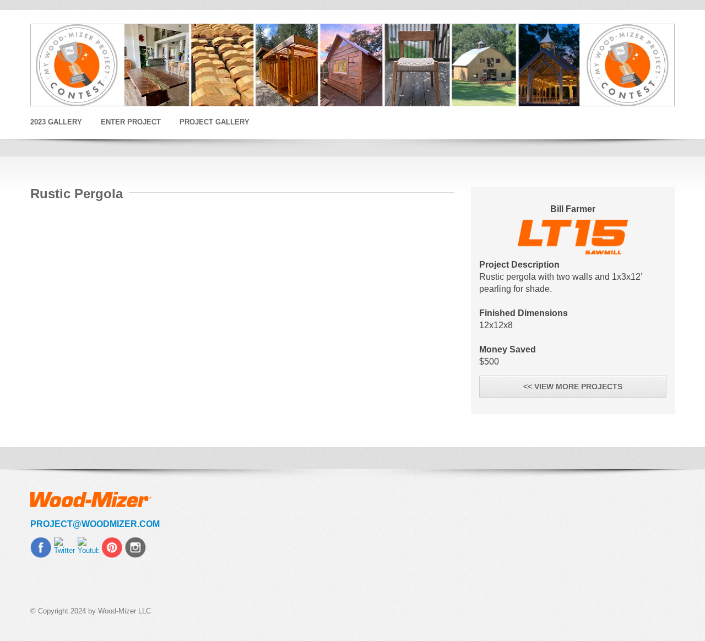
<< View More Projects (572, 386)
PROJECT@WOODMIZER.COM (95, 524)
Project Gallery (215, 122)
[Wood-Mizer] (352, 65)
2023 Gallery (56, 122)
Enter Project (131, 122)
